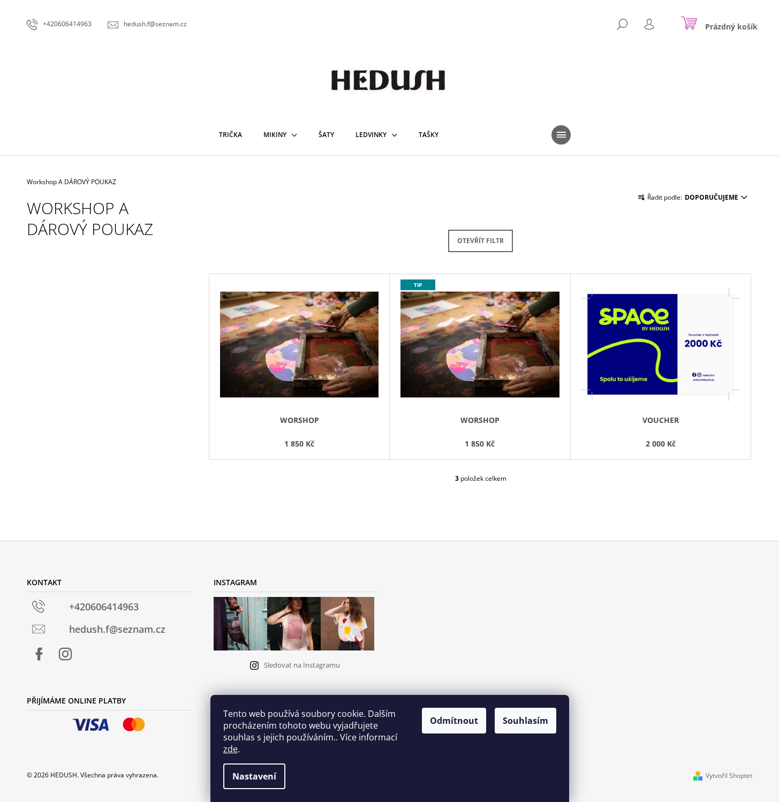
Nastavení (254, 776)
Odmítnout (454, 721)
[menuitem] (230, 135)
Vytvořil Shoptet (729, 775)
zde (230, 749)
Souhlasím (525, 721)
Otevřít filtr (480, 240)
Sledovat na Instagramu (302, 665)
